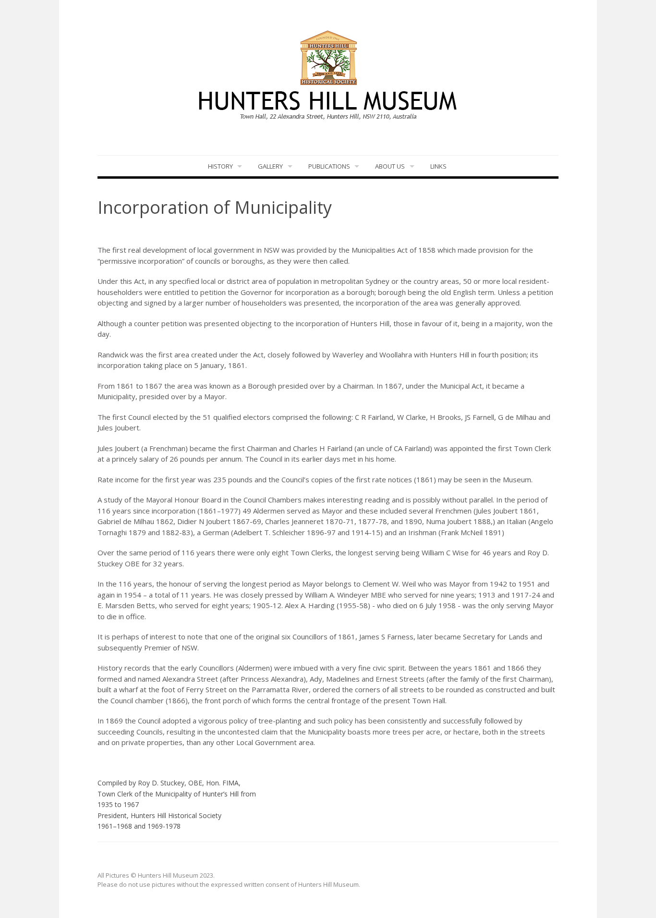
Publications (329, 166)
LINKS (438, 166)
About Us (390, 166)
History (220, 166)
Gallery (270, 166)
